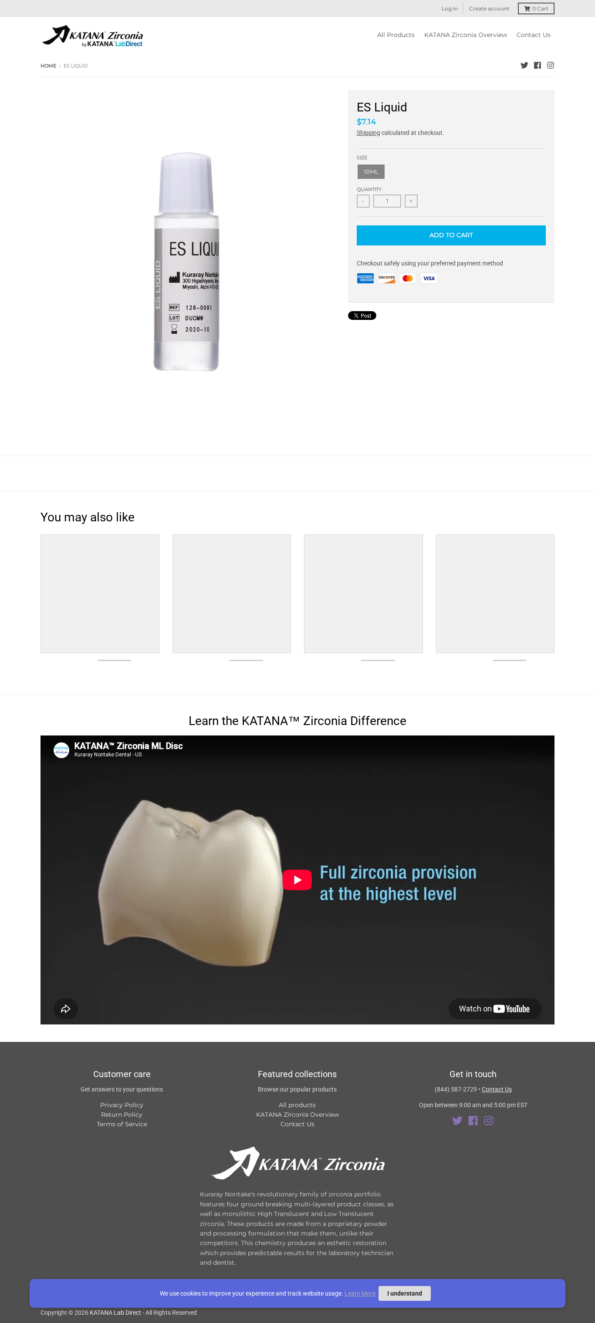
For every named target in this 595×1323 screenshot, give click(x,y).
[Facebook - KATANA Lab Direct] (537, 65)
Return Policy (121, 1114)
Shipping (368, 132)
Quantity (369, 189)
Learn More (360, 1293)
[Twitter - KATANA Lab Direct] (524, 65)
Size (362, 157)
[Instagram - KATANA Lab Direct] (550, 65)
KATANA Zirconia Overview (297, 1114)
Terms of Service (122, 1124)
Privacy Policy (121, 1105)
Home (48, 66)
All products (297, 1105)
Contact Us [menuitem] (534, 35)
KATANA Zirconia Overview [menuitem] (465, 35)
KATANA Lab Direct (115, 1312)
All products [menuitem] (396, 35)
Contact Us (297, 1124)
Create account (489, 8)
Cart (540, 8)
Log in (450, 8)
